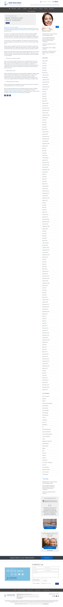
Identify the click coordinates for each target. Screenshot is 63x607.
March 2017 (44, 325)
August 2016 (45, 342)
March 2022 (44, 183)
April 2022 (44, 181)
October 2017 (45, 309)
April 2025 (44, 98)
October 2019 (45, 252)
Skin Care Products (21, 590)
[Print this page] (5, 95)
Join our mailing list (36, 583)
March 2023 (44, 155)
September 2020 (45, 226)
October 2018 (45, 280)
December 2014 (45, 384)
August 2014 (45, 389)
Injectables (44, 424)
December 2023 (45, 136)
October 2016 (45, 337)
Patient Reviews (49, 4)
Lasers (43, 438)
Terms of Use (48, 583)
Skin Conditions (45, 467)
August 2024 (45, 117)
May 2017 (44, 321)
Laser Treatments (46, 436)
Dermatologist (45, 410)
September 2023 (45, 143)
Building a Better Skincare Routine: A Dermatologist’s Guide (49, 482)
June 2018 (44, 290)
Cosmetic (25, 8)
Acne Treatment (45, 396)
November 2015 (45, 361)
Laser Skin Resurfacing (47, 434)
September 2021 (45, 198)
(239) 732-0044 (44, 1)
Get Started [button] (46, 557)
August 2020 (45, 228)
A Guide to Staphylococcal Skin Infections (48, 492)
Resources (51, 8)
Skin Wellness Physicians (14, 27)
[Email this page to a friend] (10, 95)
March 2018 (44, 297)
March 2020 (44, 240)
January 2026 (45, 77)
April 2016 (44, 349)
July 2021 (44, 202)
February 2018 (45, 299)
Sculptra (44, 457)
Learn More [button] (49, 527)
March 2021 (44, 212)
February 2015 (45, 380)
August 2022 (45, 172)
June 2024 (44, 122)
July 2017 (44, 316)
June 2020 (44, 233)
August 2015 (45, 368)
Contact (41, 8)
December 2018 (45, 276)
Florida (43, 417)
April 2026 (44, 70)
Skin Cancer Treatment (47, 462)
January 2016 (45, 356)
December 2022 (45, 162)
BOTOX (43, 401)
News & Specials (43, 4)
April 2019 (44, 266)
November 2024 (45, 110)
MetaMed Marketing (46, 603)
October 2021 (45, 195)
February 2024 (45, 131)
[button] (48, 550)
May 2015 (44, 373)
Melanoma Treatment (47, 441)
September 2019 (45, 254)
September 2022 (45, 169)
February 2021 (45, 214)
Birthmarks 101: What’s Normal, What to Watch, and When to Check (49, 53)
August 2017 (45, 313)
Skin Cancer (44, 460)
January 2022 (45, 188)
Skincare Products (46, 469)
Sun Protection (45, 472)
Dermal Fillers (45, 405)
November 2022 (45, 164)
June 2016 (44, 344)
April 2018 (44, 295)
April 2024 (44, 127)
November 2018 (45, 278)
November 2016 (45, 335)
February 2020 (45, 242)
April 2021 (44, 209)
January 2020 (45, 245)
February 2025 (45, 103)
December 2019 (45, 247)
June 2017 (44, 318)
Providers (14, 8)
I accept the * (46, 583)
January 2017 (45, 330)
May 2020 (44, 235)
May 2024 (44, 124)
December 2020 (45, 219)
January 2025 (45, 105)
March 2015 (44, 377)
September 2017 (45, 311)
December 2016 (45, 332)
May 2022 (44, 179)
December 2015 (45, 358)
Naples (43, 448)
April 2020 (44, 238)
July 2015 (44, 370)
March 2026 (44, 72)
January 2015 (45, 382)
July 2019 (44, 259)
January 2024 (45, 134)
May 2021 (44, 207)
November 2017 (45, 306)
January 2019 (45, 273)
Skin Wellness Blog (56, 4)
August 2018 (45, 285)
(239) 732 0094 (20, 598)
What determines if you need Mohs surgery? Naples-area (16, 28)
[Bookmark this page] (7, 95)
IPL (43, 427)
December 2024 (45, 108)
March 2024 (44, 129)
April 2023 (44, 153)
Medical (19, 8)
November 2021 (45, 193)
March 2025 (44, 101)
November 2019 (45, 250)
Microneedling (45, 443)
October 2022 (45, 167)
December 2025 (45, 79)
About (32, 4)
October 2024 (45, 112)
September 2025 (45, 86)
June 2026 (44, 65)
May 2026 (44, 67)
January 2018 (45, 302)
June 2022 (44, 176)
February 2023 (45, 157)
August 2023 (45, 146)
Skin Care (44, 464)
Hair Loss (44, 422)
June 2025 (44, 93)
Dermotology (45, 412)
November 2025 (45, 82)
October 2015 (45, 363)
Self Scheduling (31, 11)
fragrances (44, 419)
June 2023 (44, 150)
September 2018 (45, 283)
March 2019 (44, 268)
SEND (57, 583)
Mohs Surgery (45, 446)
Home (6, 15)
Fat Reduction (45, 415)
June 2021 (44, 205)
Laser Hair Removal (46, 429)
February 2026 (45, 75)
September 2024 (45, 115)
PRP (43, 450)
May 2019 (44, 264)
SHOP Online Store (37, 4)
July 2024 (44, 119)
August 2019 (45, 257)
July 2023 (44, 148)
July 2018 (44, 287)
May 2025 (44, 96)
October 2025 (45, 84)
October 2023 (45, 141)
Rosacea (44, 455)
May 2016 (44, 347)
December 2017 (45, 304)
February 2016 (45, 354)
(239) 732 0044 (21, 597)
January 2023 (45, 160)
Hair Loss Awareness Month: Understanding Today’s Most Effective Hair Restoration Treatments (48, 487)
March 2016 (44, 351)
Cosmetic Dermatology (47, 403)
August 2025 (45, 89)
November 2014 (45, 387)
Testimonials (45, 474)
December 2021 (45, 190)
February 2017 (45, 328)
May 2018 (44, 292)
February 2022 (45, 186)
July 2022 (44, 174)
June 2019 (44, 261)
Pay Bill (46, 8)
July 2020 (44, 231)
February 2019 (45, 271)
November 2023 (45, 138)
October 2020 (45, 224)
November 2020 (45, 221)
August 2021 (45, 200)
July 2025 (44, 91)
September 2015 (45, 365)
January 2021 (45, 216)
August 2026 (45, 60)
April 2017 (44, 323)
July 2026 (44, 63)
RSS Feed (45, 479)
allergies (44, 398)
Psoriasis (44, 453)
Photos (30, 8)
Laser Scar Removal (46, 431)
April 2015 (44, 375)
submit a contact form (14, 92)
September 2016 (45, 339)
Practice (35, 8)
